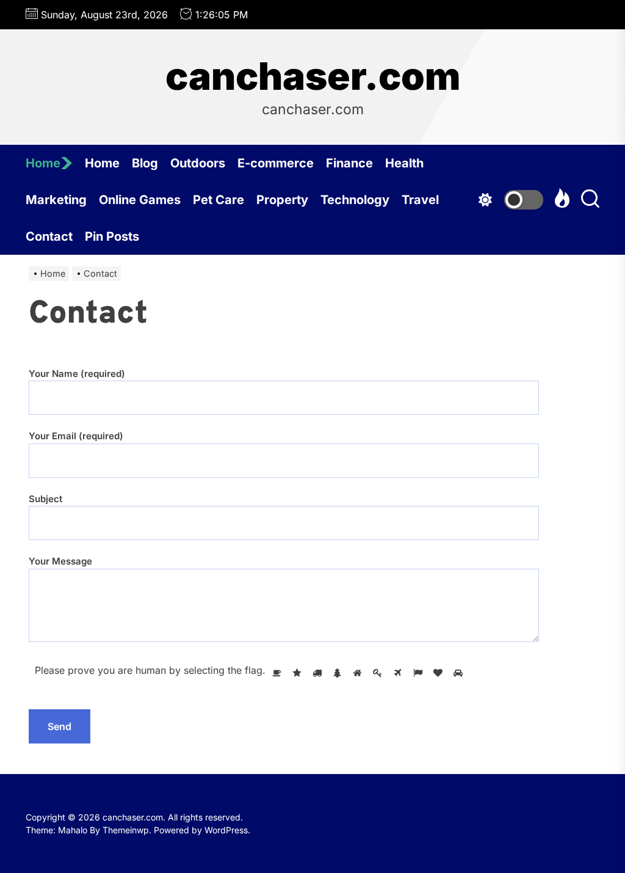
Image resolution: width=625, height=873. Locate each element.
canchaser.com (312, 76)
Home (43, 163)
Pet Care (218, 199)
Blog (145, 163)
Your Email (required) (76, 436)
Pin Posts (112, 236)
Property (282, 199)
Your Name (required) (77, 373)
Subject (45, 499)
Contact (49, 236)
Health (404, 163)
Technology (354, 199)
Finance (349, 163)
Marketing (56, 199)
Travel (420, 199)
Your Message (60, 561)
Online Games (140, 199)
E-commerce (275, 163)
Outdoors (197, 163)
